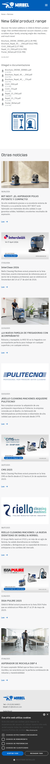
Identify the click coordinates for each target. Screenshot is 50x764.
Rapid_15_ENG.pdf (14, 49)
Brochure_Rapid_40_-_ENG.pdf (19, 43)
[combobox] (44, 714)
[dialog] (25, 738)
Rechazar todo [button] (36, 753)
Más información (32, 730)
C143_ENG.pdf (12, 46)
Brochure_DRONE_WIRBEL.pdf (19, 41)
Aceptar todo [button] (12, 753)
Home (3, 14)
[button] (25, 759)
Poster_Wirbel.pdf (13, 52)
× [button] (47, 714)
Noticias (10, 14)
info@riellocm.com (15, 707)
